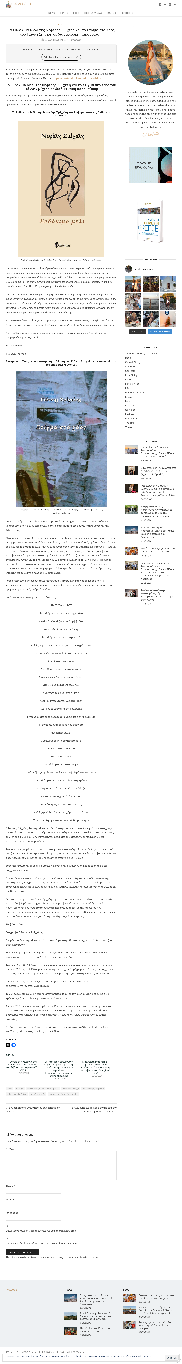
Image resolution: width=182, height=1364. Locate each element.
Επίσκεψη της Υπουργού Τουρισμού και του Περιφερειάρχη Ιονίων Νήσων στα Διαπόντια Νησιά (158, 451)
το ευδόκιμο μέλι (37, 1094)
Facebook (11, 1289)
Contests (130, 370)
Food (76, 12)
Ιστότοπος (12, 1212)
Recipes (129, 414)
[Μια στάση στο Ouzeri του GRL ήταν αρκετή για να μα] (168, 301)
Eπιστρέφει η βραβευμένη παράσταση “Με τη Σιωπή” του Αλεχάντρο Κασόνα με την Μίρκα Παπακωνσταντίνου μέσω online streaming (59, 1068)
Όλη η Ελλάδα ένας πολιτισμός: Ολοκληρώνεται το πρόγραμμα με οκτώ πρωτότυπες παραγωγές (157, 511)
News (51, 12)
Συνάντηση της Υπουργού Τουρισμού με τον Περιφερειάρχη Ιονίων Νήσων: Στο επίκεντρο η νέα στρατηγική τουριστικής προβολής (158, 570)
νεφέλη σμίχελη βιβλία (16, 1094)
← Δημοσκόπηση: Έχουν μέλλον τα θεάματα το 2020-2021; (33, 1109)
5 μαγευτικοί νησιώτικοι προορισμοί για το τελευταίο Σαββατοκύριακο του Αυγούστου (157, 532)
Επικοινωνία (46, 1351)
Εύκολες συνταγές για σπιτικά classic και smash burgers (158, 550)
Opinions (128, 12)
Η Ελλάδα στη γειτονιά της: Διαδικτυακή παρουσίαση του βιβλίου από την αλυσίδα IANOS (22, 1066)
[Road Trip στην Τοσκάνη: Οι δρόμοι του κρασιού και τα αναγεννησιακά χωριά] (70, 1316)
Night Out (130, 405)
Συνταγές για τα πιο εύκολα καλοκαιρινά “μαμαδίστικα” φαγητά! (155, 1325)
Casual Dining (132, 362)
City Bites (130, 366)
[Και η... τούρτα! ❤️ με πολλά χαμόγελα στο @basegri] (133, 319)
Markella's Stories (135, 392)
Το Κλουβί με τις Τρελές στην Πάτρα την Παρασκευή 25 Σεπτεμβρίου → (93, 1109)
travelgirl (19, 1088)
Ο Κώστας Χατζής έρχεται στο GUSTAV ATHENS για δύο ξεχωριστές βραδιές (158, 471)
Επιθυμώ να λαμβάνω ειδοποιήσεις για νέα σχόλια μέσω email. (42, 1230)
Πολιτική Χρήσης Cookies (140, 1356)
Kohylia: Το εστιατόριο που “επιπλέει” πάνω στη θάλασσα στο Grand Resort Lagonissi (156, 1310)
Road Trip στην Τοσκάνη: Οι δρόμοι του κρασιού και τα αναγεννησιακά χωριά (95, 1316)
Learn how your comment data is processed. (75, 1257)
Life (127, 388)
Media (128, 396)
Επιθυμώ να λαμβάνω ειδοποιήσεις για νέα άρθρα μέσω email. (41, 1243)
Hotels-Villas (93, 12)
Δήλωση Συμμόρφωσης (70, 1351)
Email (10, 1199)
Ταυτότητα (12, 1351)
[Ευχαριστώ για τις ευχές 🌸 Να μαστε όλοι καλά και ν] (151, 284)
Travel (64, 12)
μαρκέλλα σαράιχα (71, 1088)
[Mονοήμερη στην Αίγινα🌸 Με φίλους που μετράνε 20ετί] (133, 301)
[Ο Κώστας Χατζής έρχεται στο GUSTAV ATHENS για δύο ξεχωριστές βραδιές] (131, 470)
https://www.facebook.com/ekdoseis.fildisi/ (77, 78)
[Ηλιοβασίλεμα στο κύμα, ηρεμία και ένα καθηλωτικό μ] (133, 284)
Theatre (129, 422)
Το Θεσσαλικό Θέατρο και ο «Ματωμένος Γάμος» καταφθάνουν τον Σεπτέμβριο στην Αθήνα (158, 595)
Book (61, 24)
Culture (112, 12)
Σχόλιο (10, 1149)
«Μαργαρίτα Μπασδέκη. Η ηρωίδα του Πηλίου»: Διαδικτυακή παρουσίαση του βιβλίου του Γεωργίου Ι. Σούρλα (95, 1067)
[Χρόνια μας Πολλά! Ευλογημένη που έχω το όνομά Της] (168, 284)
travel (9, 1088)
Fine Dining (131, 375)
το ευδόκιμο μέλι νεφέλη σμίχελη (63, 1094)
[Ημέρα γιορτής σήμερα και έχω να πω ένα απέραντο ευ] (151, 319)
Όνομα (10, 1186)
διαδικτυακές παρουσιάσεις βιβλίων (43, 1088)
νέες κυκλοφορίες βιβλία (93, 1088)
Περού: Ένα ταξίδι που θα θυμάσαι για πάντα (95, 1329)
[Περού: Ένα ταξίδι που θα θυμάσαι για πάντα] (70, 1331)
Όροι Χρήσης (28, 1351)
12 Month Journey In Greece (141, 353)
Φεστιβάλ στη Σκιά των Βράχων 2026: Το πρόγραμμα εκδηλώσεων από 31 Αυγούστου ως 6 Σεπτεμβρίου (158, 490)
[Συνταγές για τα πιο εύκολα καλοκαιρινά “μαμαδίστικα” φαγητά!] (129, 1325)
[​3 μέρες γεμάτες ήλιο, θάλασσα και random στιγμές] (168, 319)
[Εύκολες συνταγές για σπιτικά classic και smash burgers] (131, 551)
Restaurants (132, 418)
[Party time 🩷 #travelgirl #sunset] (151, 301)
